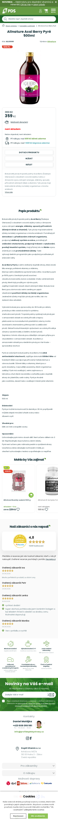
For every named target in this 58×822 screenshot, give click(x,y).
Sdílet (29, 164)
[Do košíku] (31, 495)
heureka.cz (51, 559)
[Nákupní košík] (46, 11)
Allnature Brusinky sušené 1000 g (17, 500)
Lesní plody (39, 4)
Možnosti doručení (19, 122)
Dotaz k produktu (29, 152)
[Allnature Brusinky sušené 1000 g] (18, 481)
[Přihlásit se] (40, 11)
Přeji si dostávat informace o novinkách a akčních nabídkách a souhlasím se (31, 703)
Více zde (9, 192)
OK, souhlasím (38, 816)
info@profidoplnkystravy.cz (29, 731)
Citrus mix (25, 4)
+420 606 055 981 (22, 725)
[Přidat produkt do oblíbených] (18, 509)
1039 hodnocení (36, 545)
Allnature (51, 41)
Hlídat (29, 158)
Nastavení (18, 816)
